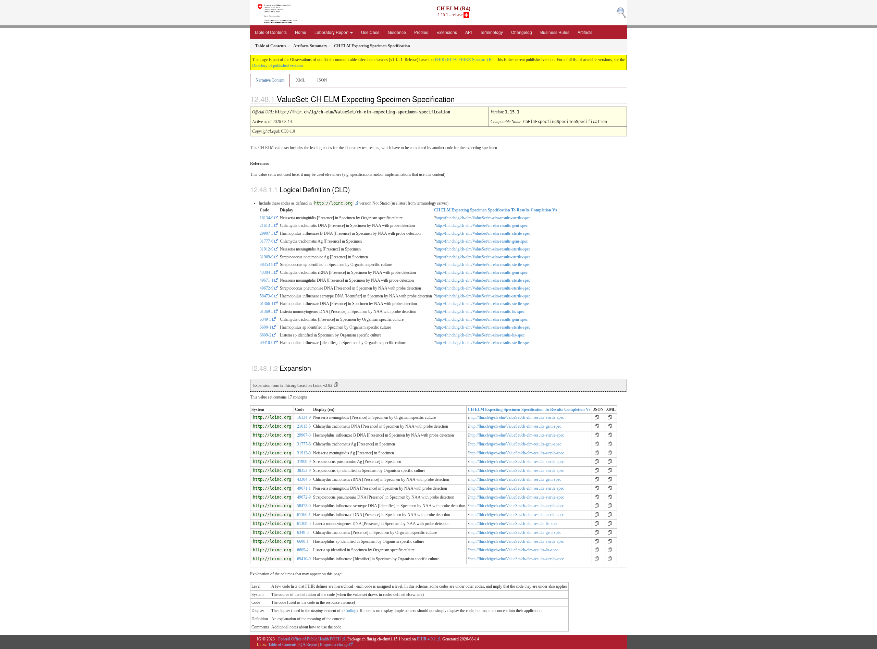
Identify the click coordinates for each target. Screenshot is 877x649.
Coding (350, 610)
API (468, 32)
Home (300, 32)
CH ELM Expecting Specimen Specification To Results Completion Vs (495, 210)
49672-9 (266, 288)
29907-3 (266, 233)
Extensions (446, 32)
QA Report (308, 644)
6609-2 (265, 335)
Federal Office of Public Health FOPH (309, 639)
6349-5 (265, 319)
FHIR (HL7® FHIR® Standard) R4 (464, 59)
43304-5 (266, 272)
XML (300, 80)
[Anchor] (460, 98)
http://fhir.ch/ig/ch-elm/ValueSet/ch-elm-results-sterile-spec (483, 218)
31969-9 (266, 257)
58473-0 (266, 296)
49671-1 (266, 280)
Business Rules (554, 32)
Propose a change (334, 644)
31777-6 (266, 241)
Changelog (521, 32)
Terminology (491, 32)
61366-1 (266, 303)
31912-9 (266, 249)
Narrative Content (270, 80)
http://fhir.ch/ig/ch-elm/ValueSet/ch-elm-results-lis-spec (480, 311)
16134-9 (266, 218)
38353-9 (266, 264)
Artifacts (585, 32)
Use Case (370, 32)
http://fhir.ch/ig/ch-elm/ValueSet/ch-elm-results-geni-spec (482, 225)
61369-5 (266, 311)
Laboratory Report (331, 32)
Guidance (397, 32)
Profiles (421, 32)
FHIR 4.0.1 (426, 639)
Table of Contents (270, 32)
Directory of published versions (278, 65)
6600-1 (265, 327)
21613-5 (266, 225)
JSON (322, 80)
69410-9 (266, 342)
